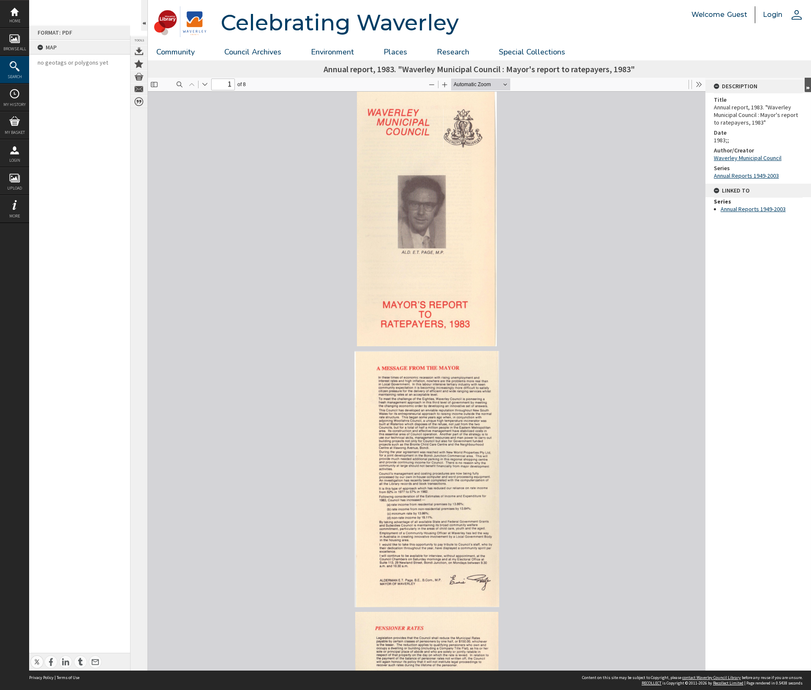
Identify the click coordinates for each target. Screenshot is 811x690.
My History (14, 104)
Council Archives (252, 52)
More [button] (14, 216)
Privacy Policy (41, 677)
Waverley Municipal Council (747, 158)
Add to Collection (139, 63)
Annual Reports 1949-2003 (746, 175)
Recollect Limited (728, 683)
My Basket (15, 132)
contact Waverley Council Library (711, 677)
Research (453, 52)
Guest (737, 15)
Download (139, 51)
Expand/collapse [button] (808, 85)
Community (175, 52)
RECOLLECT (651, 683)
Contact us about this (139, 89)
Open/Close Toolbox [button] (144, 15)
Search (15, 76)
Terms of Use (68, 677)
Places (395, 52)
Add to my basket (139, 76)
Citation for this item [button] (139, 101)
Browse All (14, 49)
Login (14, 160)
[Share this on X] (37, 657)
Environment (332, 52)
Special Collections (532, 52)
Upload (14, 188)
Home (14, 21)
